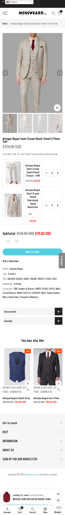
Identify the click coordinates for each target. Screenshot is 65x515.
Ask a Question (10, 261)
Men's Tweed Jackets (50, 293)
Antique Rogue (16, 268)
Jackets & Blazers (26, 288)
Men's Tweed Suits (11, 297)
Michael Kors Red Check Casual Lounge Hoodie (33, 499)
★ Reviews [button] (62, 260)
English (13, 2)
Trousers (12, 273)
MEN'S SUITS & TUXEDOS (28, 293)
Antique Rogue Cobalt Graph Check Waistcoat (26, 398)
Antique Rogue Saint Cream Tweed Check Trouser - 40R (32, 170)
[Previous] (5, 73)
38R (15, 288)
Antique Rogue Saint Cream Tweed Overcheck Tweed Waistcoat (32, 198)
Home (5, 23)
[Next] (59, 73)
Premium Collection (29, 297)
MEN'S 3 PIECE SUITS (45, 288)
